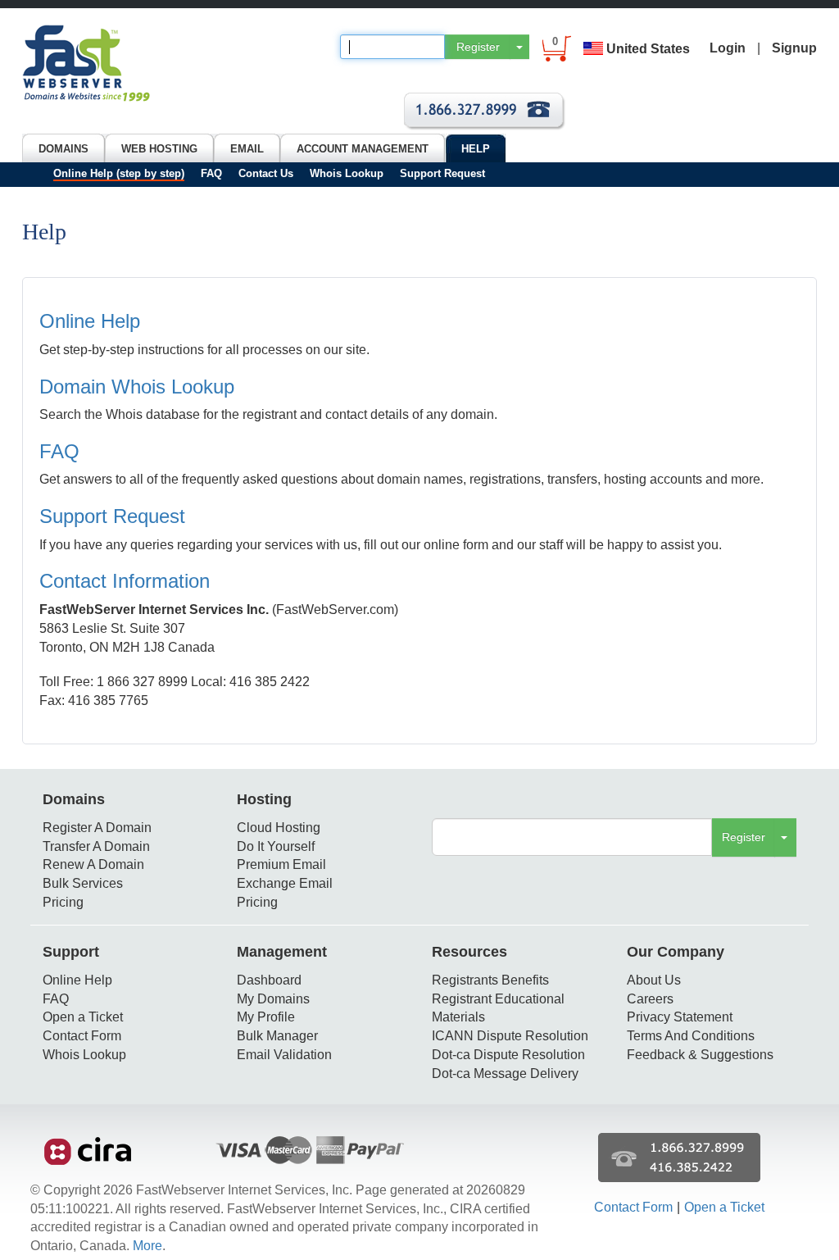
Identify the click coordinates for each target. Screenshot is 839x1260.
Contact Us (265, 173)
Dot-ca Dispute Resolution (508, 1055)
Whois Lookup (346, 173)
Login (728, 48)
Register (478, 46)
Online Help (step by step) (118, 173)
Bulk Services (83, 883)
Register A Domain (97, 828)
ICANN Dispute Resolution (510, 1036)
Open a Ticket (83, 1017)
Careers (650, 999)
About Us (654, 980)
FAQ (211, 173)
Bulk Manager (277, 1036)
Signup (794, 48)
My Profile (266, 1017)
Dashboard (269, 980)
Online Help (89, 321)
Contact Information (124, 581)
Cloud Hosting (278, 828)
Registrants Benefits (490, 980)
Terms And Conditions (691, 1036)
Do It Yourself (276, 846)
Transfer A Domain (96, 846)
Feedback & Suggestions (700, 1055)
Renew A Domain (93, 864)
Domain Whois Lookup (136, 386)
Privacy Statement (679, 1017)
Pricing (63, 902)
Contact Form (82, 1036)
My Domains (273, 999)
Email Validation (284, 1055)
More (147, 1246)
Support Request (442, 173)
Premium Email (281, 864)
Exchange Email (285, 883)
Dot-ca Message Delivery (505, 1073)
